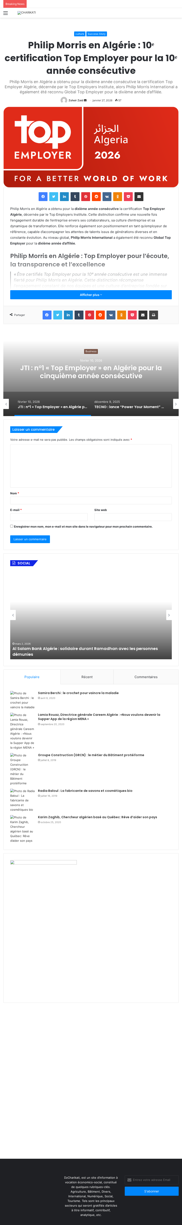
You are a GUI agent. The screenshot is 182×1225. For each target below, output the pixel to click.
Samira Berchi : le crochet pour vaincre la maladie (78, 693)
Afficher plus (90, 295)
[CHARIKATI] (27, 13)
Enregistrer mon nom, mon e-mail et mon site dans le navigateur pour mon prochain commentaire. (83, 526)
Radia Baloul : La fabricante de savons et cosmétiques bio (85, 791)
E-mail (16, 510)
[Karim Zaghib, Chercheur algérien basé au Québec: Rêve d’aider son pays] (22, 829)
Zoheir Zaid (76, 100)
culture (79, 33)
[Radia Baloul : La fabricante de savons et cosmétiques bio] (22, 800)
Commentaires (146, 677)
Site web (100, 510)
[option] (73, 404)
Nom (14, 493)
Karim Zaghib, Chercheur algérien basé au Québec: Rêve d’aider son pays (97, 817)
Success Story (97, 33)
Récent (87, 677)
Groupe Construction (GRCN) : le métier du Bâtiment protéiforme (91, 755)
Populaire (32, 677)
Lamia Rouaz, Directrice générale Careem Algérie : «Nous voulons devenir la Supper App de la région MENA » (99, 716)
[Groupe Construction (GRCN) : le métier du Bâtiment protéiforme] (22, 769)
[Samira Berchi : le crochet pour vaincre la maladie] (22, 700)
